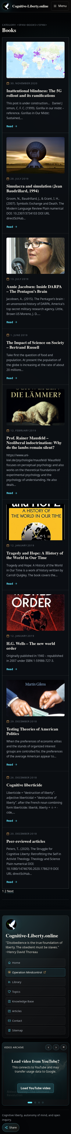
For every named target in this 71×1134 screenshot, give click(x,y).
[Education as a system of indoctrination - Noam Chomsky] (35, 1102)
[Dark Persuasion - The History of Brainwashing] (43, 1102)
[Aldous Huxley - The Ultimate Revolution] (30, 1102)
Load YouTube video (36, 1088)
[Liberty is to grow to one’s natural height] (39, 1102)
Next (10, 891)
